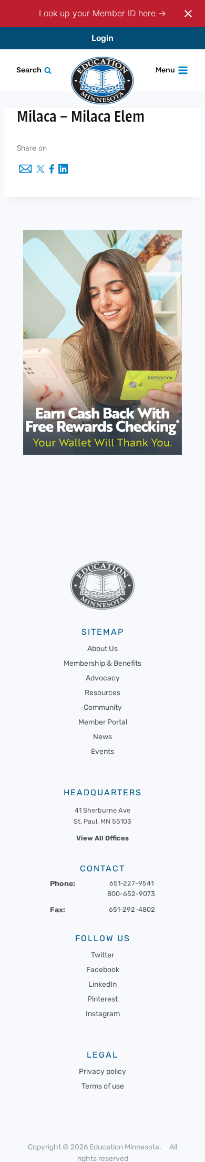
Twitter (102, 955)
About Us (102, 648)
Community (103, 707)
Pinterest (102, 999)
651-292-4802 (132, 909)
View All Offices (102, 838)
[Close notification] (188, 13)
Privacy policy (102, 1071)
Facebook (102, 969)
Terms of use (102, 1086)
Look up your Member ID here (98, 13)
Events (102, 751)
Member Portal (102, 722)
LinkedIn (102, 984)
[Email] (25, 169)
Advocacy (103, 678)
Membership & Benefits (102, 663)
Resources (102, 692)
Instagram (103, 1013)
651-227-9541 (131, 883)
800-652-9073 (131, 894)
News (102, 736)
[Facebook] (51, 169)
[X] (40, 170)
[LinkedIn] (63, 170)
